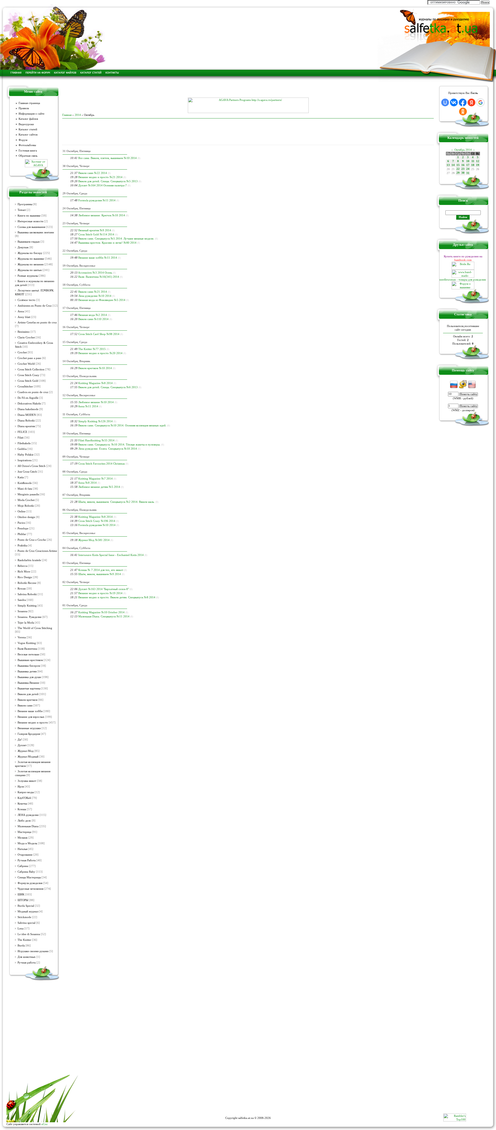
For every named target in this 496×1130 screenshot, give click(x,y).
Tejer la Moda (26, 622)
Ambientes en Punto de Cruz (35, 305)
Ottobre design (26, 517)
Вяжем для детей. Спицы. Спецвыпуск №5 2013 (108, 181)
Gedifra (22, 449)
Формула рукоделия (30, 883)
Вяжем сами (25, 705)
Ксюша (22, 809)
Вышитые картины (29, 688)
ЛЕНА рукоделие (28, 815)
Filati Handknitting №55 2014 (96, 440)
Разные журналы (28, 275)
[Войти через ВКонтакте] (454, 102)
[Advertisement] (248, 90)
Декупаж (23, 247)
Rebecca (22, 565)
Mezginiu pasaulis (28, 494)
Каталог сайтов (28, 134)
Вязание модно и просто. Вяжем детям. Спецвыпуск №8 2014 (116, 597)
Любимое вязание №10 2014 (96, 402)
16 (462, 165)
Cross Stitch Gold (28, 380)
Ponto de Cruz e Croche (32, 539)
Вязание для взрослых (31, 716)
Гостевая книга (28, 150)
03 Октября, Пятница (77, 562)
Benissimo (24, 331)
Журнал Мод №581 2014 (94, 540)
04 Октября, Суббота (76, 548)
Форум (23, 140)
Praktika (22, 545)
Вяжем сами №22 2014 (92, 172)
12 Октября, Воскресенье (79, 395)
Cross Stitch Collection (31, 369)
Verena (22, 637)
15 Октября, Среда (75, 342)
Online (22, 511)
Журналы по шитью (30, 270)
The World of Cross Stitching (35, 628)
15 (458, 165)
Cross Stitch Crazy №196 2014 (96, 520)
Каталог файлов (28, 118)
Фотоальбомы (27, 145)
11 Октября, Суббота (76, 414)
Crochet (22, 352)
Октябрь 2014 (463, 149)
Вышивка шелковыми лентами (36, 232)
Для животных (27, 957)
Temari (22, 210)
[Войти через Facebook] (463, 102)
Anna (21, 311)
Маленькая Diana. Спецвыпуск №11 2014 (103, 616)
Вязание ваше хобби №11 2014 (97, 257)
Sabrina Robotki (27, 594)
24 (467, 169)
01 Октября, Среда (75, 605)
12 (477, 161)
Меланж (23, 837)
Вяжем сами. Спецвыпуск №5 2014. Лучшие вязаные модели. (116, 238)
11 (472, 161)
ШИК (21, 894)
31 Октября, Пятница (77, 151)
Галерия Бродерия (29, 734)
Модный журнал (28, 911)
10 (467, 161)
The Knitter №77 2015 (92, 349)
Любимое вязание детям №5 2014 (99, 486)
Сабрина (23, 866)
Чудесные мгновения (30, 888)
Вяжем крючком (27, 699)
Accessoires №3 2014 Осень (95, 272)
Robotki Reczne (27, 583)
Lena (21, 928)
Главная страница (29, 103)
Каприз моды (26, 792)
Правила (24, 108)
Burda (21, 945)
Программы (25, 204)
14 (453, 165)
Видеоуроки (26, 124)
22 (458, 169)
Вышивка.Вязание (28, 682)
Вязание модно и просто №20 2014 (100, 353)
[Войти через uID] (445, 102)
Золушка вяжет (27, 780)
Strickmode (24, 917)
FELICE (22, 432)
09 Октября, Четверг (76, 456)
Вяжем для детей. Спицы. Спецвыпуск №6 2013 (108, 387)
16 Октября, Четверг (76, 327)
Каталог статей (28, 129)
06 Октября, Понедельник (80, 509)
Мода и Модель (27, 843)
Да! (20, 739)
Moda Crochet (26, 500)
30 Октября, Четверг (76, 166)
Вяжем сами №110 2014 (93, 319)
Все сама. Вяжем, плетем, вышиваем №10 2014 (107, 158)
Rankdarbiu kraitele (29, 560)
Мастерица (24, 832)
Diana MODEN (27, 414)
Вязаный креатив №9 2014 (94, 230)
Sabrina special (26, 922)
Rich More (24, 571)
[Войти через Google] (480, 102)
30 (462, 172)
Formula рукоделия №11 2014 (96, 200)
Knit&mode (25, 483)
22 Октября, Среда (75, 250)
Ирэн (21, 786)
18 (472, 165)
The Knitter (24, 939)
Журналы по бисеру (30, 253)
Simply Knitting (27, 605)
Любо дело (24, 820)
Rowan (22, 588)
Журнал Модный (28, 756)
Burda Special (26, 905)
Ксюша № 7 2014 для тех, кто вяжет (100, 569)
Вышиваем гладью (29, 241)
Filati (21, 437)
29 (458, 172)
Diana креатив (26, 426)
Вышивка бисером (29, 665)
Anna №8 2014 (87, 482)
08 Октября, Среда (75, 471)
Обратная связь (28, 155)
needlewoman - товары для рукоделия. (462, 279)
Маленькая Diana (28, 826)
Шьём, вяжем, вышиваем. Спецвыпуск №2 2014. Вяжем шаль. (116, 501)
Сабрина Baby (26, 871)
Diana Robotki (26, 420)
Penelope (23, 528)
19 (477, 165)
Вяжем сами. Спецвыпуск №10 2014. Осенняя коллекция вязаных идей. (122, 425)
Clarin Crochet (26, 337)
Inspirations (25, 460)
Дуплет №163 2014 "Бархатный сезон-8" (103, 589)
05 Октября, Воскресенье (79, 533)
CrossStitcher (25, 386)
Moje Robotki (26, 505)
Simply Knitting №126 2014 (95, 421)
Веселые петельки (28, 654)
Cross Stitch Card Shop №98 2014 (98, 334)
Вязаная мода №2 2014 (92, 314)
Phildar (22, 534)
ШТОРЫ (23, 900)
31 (467, 173)
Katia (21, 477)
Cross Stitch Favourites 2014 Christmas (101, 463)
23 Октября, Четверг (76, 223)
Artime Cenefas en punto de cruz (37, 322)
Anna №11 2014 (88, 406)
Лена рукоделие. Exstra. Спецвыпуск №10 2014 (107, 448)
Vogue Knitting (27, 643)
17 (467, 165)
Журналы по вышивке (31, 258)
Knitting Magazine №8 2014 (95, 383)
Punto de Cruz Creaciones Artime (37, 551)
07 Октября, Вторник (76, 494)
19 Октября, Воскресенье (79, 265)
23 (462, 169)
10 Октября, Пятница (77, 433)
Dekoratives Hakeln (29, 403)
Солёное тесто (26, 300)
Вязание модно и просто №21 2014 (100, 177)
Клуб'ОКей (24, 798)
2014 (78, 114)
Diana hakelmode (28, 409)
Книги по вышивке (29, 215)
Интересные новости (30, 221)
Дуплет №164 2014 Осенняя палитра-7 (102, 185)
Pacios (21, 522)
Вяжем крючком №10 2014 (95, 368)
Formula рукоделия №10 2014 (96, 525)
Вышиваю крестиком (30, 660)
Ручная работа (27, 962)
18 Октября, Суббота (76, 284)
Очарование (25, 854)
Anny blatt (24, 317)
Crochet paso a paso (29, 358)
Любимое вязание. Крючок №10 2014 (101, 215)
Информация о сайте (31, 113)
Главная (67, 114)
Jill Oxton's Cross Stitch (31, 466)
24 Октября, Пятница (77, 208)
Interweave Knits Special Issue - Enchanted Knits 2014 (111, 554)
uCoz (44, 1124)
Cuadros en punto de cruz (33, 392)
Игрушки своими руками (33, 951)
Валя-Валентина (27, 648)
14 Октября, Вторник (76, 361)
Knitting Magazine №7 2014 (95, 478)
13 (448, 165)
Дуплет (22, 745)
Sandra (22, 600)
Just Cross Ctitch (27, 471)
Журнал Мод (26, 751)
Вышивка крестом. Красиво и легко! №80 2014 (107, 242)
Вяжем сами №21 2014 (92, 291)
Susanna (22, 611)
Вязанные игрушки (29, 728)
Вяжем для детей (28, 694)
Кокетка (22, 803)
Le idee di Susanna (29, 934)
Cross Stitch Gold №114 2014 (96, 234)
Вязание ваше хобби (30, 711)
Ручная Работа (27, 860)
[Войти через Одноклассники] (463, 111)
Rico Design (25, 577)
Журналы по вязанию (31, 264)
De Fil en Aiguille (28, 397)
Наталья (22, 849)
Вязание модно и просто (33, 722)
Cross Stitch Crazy (28, 375)
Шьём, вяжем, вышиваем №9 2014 (99, 574)
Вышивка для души (29, 677)
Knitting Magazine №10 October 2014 (101, 612)
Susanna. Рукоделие (30, 617)
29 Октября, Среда (75, 193)
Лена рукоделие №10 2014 (94, 295)
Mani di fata (25, 488)
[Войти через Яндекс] (471, 102)
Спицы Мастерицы (29, 877)
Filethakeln (24, 443)
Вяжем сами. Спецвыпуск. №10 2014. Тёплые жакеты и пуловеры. (119, 444)
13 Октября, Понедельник (80, 376)
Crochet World (26, 363)
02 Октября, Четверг (76, 582)
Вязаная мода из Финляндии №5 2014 (101, 299)
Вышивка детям (27, 671)
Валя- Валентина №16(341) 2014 (98, 276)
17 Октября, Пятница (77, 307)
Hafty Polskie (26, 454)
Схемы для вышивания (31, 227)
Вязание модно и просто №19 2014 (100, 593)
